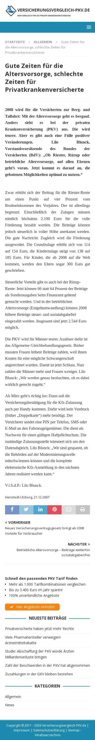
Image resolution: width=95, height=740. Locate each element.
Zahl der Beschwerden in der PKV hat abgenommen (47, 665)
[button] (88, 27)
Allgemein (13, 696)
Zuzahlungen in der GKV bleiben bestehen (39, 674)
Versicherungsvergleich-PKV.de (64, 725)
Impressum (22, 730)
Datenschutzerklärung (49, 730)
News (9, 704)
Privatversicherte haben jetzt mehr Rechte (39, 628)
